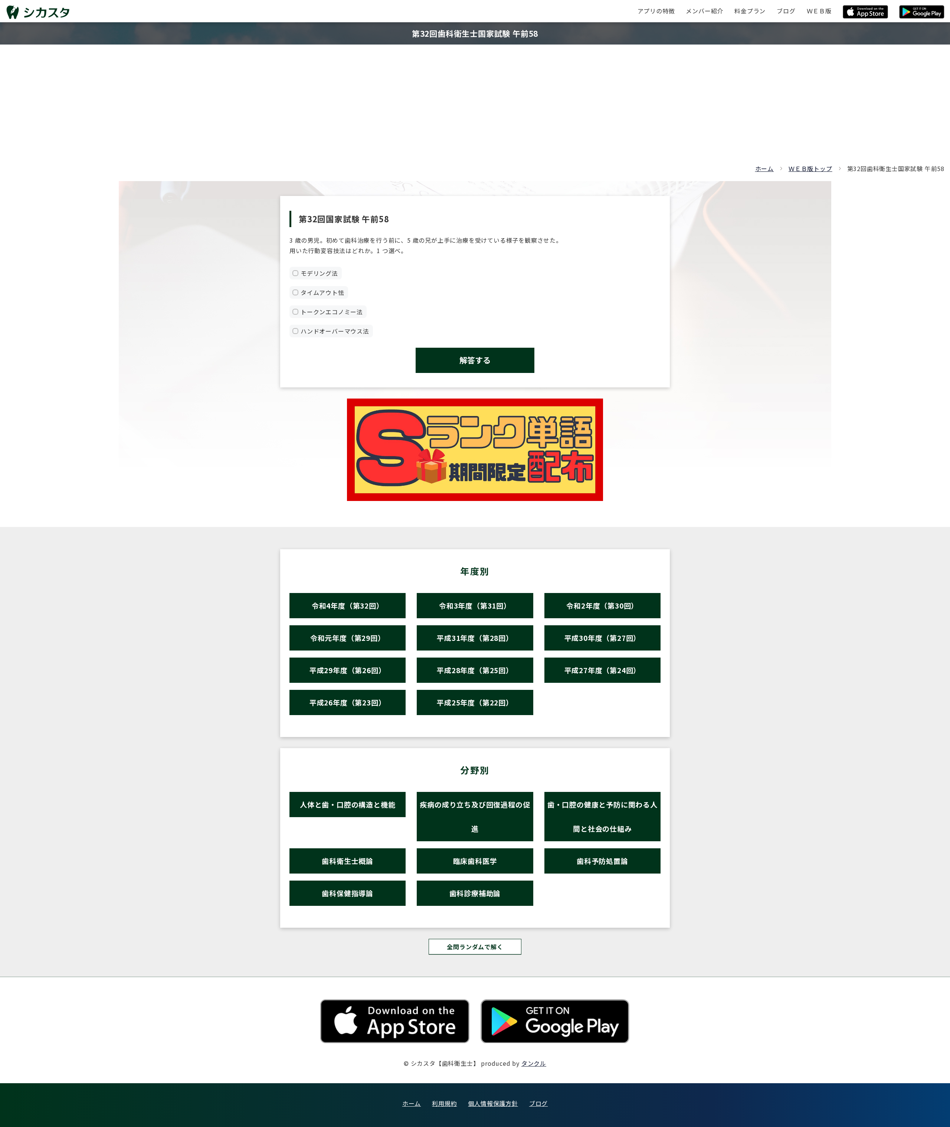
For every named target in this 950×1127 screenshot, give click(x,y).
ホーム (764, 168)
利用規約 (444, 1103)
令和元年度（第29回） (347, 638)
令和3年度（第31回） (475, 605)
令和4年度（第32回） (348, 605)
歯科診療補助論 (475, 893)
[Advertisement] (475, 108)
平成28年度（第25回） (475, 670)
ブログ (538, 1103)
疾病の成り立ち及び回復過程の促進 (475, 816)
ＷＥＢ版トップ (810, 168)
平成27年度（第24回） (602, 670)
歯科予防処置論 (602, 861)
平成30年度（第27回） (602, 638)
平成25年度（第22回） (475, 702)
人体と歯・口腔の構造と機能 (347, 804)
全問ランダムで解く (475, 946)
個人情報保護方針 (493, 1103)
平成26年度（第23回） (347, 702)
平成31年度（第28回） (475, 638)
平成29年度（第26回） (347, 670)
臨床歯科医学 (475, 861)
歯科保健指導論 (347, 893)
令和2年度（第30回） (602, 605)
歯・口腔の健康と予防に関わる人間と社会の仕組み (602, 816)
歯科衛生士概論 (347, 861)
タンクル (533, 1063)
